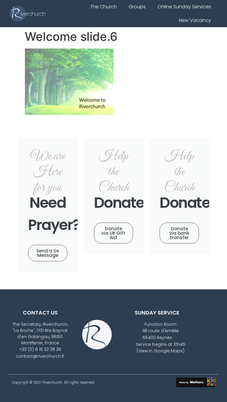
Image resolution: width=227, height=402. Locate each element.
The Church (103, 6)
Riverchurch (52, 382)
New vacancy (195, 20)
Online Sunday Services (184, 6)
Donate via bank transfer (179, 233)
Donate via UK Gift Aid (113, 233)
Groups (137, 6)
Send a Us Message (47, 253)
